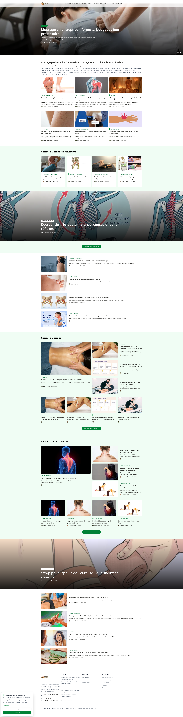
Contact (75, 708)
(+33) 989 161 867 (47, 698)
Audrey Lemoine (45, 40)
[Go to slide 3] (180, 52)
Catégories (105, 674)
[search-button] (137, 3)
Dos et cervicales (98, 3)
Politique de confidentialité (66, 708)
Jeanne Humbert (45, 232)
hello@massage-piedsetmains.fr (50, 700)
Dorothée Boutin (45, 580)
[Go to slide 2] (178, 52)
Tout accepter (17, 712)
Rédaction (85, 674)
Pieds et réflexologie (109, 3)
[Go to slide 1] (177, 52)
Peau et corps (119, 3)
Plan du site (97, 708)
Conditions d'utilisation (46, 708)
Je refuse (17, 709)
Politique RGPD (81, 708)
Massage (90, 3)
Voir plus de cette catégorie (90, 246)
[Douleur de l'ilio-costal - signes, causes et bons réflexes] (91, 216)
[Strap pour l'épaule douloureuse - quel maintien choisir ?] (91, 564)
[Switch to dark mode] (140, 3)
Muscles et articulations (80, 3)
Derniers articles (69, 3)
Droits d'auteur (55, 708)
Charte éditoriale (89, 708)
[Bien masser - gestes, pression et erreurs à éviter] (91, 29)
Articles (63, 674)
